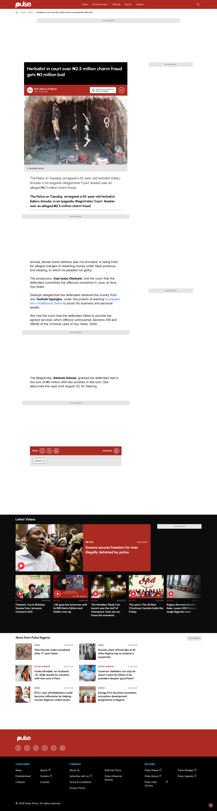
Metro (31, 12)
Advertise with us (79, 776)
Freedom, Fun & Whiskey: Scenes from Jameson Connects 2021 (30, 608)
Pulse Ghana (151, 770)
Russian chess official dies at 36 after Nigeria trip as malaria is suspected (116, 653)
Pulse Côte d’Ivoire (151, 784)
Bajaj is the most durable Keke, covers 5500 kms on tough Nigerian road (182, 608)
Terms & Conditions (80, 782)
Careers (140, 4)
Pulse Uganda (185, 776)
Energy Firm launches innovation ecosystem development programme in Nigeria (117, 696)
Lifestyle (116, 4)
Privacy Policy (77, 787)
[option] (33, 603)
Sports (128, 4)
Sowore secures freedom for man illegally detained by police (111, 549)
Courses (44, 782)
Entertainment (100, 4)
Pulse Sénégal (185, 770)
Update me (39, 460)
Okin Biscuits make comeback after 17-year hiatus (52, 651)
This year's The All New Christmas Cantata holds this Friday (146, 608)
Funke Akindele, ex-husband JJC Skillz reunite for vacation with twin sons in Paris (51, 675)
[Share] (121, 90)
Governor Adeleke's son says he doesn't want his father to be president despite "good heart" (117, 675)
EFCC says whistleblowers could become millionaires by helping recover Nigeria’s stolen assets (53, 696)
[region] (109, 602)
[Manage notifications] (210, 805)
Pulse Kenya (151, 776)
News (85, 4)
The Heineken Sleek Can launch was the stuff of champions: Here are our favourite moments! (105, 610)
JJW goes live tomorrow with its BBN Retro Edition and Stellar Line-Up (70, 608)
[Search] (198, 4)
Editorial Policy (113, 770)
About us (74, 770)
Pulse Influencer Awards (113, 778)
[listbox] (109, 602)
